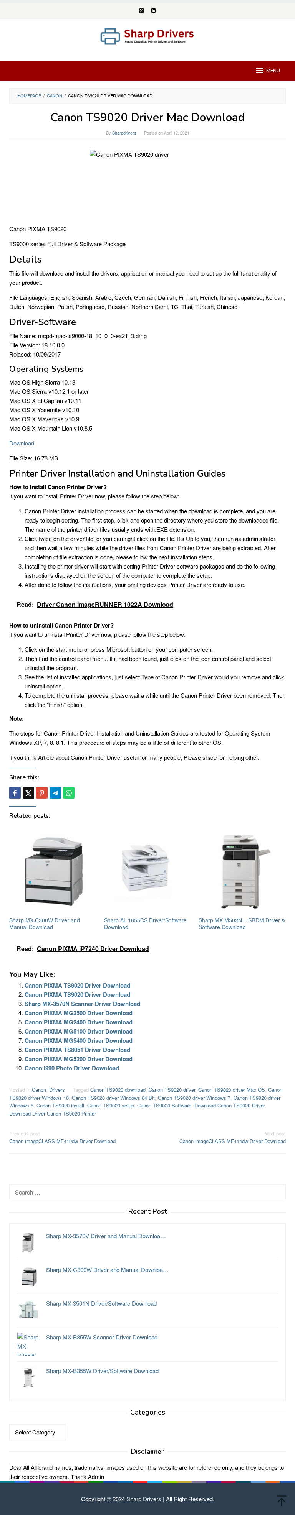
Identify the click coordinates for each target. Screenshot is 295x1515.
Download (21, 443)
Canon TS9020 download (118, 1089)
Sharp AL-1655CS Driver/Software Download (145, 923)
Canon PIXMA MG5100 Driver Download (79, 1031)
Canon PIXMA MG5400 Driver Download (79, 1040)
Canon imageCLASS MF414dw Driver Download (232, 1137)
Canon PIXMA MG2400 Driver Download (79, 1022)
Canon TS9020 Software (164, 1105)
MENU (273, 70)
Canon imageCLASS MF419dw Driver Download (62, 1137)
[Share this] (15, 793)
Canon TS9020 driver (172, 1089)
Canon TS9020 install (60, 1105)
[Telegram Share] (55, 793)
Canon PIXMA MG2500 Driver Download (79, 1013)
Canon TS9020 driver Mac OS (231, 1089)
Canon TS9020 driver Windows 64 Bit (113, 1097)
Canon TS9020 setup (110, 1105)
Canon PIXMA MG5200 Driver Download (79, 1059)
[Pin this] (42, 793)
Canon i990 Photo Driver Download (72, 1068)
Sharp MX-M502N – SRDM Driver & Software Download (242, 923)
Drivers (57, 1089)
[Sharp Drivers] (147, 35)
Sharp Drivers (143, 1499)
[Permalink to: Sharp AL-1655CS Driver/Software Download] (147, 871)
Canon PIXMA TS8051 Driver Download (77, 1049)
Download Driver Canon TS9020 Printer (52, 1113)
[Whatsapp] (69, 793)
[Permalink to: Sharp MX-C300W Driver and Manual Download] (52, 871)
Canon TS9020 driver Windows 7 (194, 1097)
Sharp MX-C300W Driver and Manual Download (44, 923)
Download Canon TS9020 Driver (229, 1105)
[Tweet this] (28, 793)
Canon (39, 1089)
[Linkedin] (153, 11)
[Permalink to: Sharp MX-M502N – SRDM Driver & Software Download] (242, 871)
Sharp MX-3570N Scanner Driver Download (82, 1003)
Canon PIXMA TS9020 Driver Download (77, 985)
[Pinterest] (142, 11)
